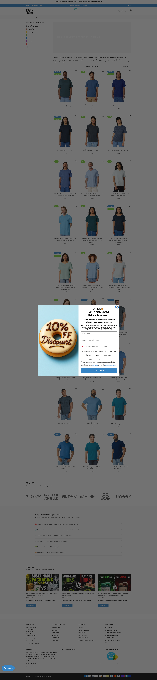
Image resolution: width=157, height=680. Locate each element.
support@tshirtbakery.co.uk (110, 365)
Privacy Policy (95, 365)
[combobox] (84, 346)
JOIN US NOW (99, 370)
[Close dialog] (117, 306)
